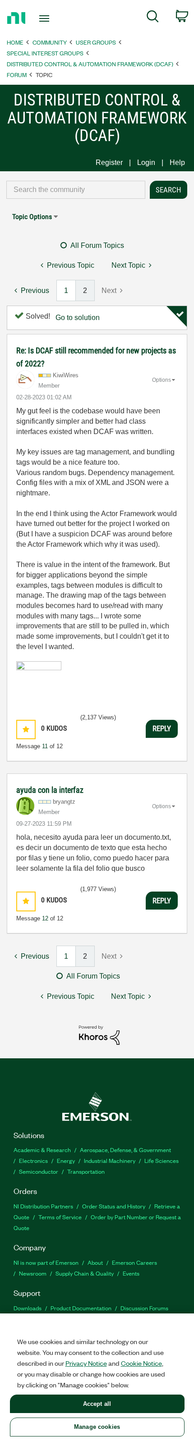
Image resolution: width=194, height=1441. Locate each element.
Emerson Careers (134, 1262)
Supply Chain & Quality (84, 1273)
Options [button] (161, 380)
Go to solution (77, 317)
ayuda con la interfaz (49, 790)
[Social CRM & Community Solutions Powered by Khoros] (99, 1034)
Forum (17, 74)
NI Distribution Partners (43, 1206)
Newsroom (32, 1273)
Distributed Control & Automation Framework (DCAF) (90, 63)
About (95, 1262)
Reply (161, 728)
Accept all (97, 1403)
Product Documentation (81, 1308)
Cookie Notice (141, 1363)
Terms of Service (60, 1216)
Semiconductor (38, 1171)
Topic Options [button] (32, 216)
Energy (66, 1160)
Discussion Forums (144, 1308)
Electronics (33, 1160)
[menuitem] (153, 18)
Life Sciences (161, 1160)
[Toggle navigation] (46, 18)
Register (109, 162)
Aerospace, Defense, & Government (125, 1149)
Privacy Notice (86, 1363)
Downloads (28, 1308)
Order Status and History (113, 1206)
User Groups (96, 42)
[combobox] (75, 190)
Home (15, 42)
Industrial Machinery (109, 1160)
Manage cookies (97, 1426)
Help (177, 162)
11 (45, 746)
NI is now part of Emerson (46, 1262)
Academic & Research (42, 1149)
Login (146, 162)
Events (131, 1273)
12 (45, 918)
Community (49, 42)
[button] (26, 729)
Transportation (86, 1171)
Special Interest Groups (45, 53)
